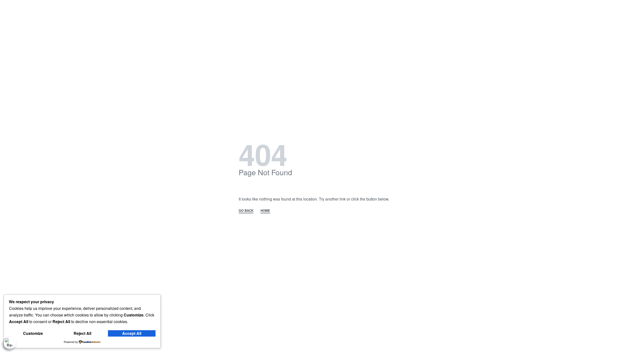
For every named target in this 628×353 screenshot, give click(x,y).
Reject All (82, 333)
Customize (33, 333)
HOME (265, 211)
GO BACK (246, 211)
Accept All (131, 333)
